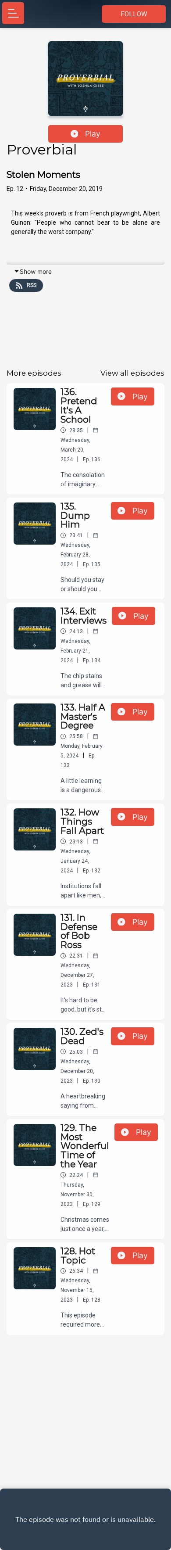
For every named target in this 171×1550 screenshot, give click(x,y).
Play (92, 133)
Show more (36, 271)
